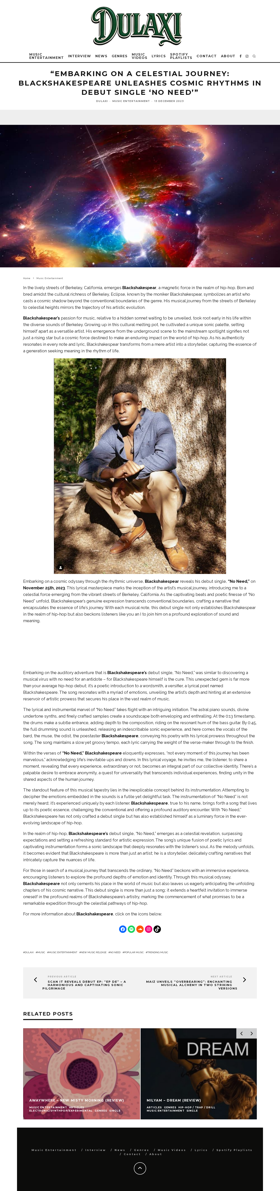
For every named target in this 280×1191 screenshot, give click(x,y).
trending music (157, 952)
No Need (115, 952)
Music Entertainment (46, 56)
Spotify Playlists (181, 56)
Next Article (221, 976)
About (228, 56)
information (52, 914)
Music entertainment (63, 952)
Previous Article (62, 976)
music (41, 952)
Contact (207, 56)
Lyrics (159, 56)
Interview (79, 56)
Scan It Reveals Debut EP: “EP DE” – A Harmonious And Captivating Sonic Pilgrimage (84, 985)
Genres (120, 56)
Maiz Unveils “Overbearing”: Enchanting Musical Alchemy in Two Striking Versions (192, 985)
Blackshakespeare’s (127, 672)
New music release (93, 952)
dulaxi (29, 952)
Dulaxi (102, 101)
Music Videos (140, 56)
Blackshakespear (139, 287)
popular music (134, 952)
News (101, 56)
